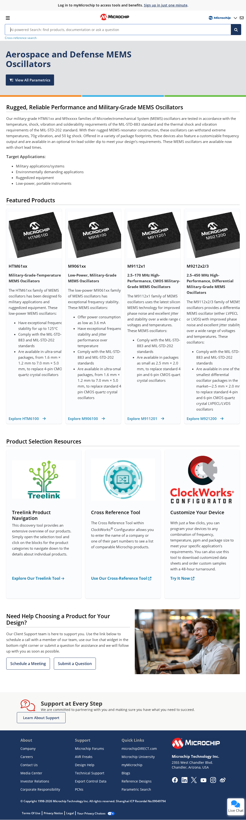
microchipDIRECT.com (139, 748)
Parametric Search (136, 789)
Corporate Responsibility (40, 789)
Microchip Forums (89, 748)
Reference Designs (137, 781)
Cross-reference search (21, 38)
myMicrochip (132, 765)
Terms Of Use (31, 813)
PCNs (79, 789)
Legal (70, 813)
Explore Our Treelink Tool (36, 578)
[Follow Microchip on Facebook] (175, 781)
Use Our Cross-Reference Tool (119, 578)
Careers (26, 756)
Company (28, 748)
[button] (28, 664)
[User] (222, 18)
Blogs (126, 773)
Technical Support (89, 773)
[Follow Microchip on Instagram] (213, 781)
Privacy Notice (53, 813)
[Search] (236, 29)
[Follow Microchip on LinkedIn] (184, 781)
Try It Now (180, 578)
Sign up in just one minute (165, 5)
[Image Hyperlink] (114, 19)
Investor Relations (34, 781)
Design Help (84, 765)
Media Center (31, 773)
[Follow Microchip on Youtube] (203, 780)
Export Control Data (90, 781)
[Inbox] (242, 17)
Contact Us (29, 765)
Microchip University (138, 756)
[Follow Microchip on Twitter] (194, 781)
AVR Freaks (83, 756)
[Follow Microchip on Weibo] (223, 781)
